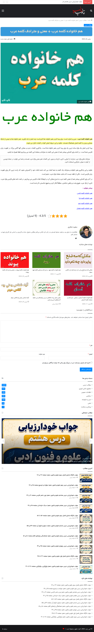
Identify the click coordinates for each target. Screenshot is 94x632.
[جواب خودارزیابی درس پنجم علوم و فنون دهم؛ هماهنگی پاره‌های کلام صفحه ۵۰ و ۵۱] (86, 539)
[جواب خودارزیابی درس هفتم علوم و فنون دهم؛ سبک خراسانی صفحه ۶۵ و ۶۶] (86, 508)
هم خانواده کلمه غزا (85, 198)
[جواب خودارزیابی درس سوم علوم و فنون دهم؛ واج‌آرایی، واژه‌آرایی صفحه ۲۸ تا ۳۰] (86, 569)
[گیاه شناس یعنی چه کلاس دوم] (15, 288)
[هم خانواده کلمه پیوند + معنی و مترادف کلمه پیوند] (15, 260)
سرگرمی (88, 396)
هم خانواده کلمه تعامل (84, 208)
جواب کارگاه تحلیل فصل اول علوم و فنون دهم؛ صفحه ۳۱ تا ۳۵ (57, 556)
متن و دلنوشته (86, 399)
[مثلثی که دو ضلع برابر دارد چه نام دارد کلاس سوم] (78, 260)
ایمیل (90, 354)
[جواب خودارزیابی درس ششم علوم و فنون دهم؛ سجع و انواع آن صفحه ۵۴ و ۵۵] (86, 529)
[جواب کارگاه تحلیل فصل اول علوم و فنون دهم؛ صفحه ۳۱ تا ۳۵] (86, 559)
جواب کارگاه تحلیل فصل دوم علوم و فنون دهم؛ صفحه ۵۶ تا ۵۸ (57, 516)
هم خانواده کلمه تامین (84, 193)
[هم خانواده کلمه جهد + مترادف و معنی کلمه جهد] (46, 260)
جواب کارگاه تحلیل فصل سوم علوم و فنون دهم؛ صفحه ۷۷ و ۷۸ (57, 475)
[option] (47, 441)
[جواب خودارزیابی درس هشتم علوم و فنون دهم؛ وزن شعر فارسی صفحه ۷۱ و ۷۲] (86, 498)
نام (90, 345)
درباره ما (4, 629)
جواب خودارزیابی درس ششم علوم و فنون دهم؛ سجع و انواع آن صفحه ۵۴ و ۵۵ (52, 526)
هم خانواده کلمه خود (85, 203)
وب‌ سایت (42, 354)
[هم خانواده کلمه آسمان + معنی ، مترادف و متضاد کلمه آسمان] (78, 288)
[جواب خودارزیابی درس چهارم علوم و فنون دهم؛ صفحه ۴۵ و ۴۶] (86, 549)
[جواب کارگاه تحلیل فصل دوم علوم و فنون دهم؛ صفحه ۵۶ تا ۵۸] (86, 519)
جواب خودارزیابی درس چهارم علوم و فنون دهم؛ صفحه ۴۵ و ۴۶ (57, 546)
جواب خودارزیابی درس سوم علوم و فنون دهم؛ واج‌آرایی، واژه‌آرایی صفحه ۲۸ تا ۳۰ (52, 566)
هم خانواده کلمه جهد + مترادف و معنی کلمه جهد (46, 270)
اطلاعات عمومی (86, 392)
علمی (89, 403)
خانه (89, 20)
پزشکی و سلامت (86, 407)
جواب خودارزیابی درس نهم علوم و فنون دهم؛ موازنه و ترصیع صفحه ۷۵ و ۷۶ (53, 485)
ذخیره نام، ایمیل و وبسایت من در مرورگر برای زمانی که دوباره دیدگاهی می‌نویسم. (66, 363)
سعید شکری (72, 227)
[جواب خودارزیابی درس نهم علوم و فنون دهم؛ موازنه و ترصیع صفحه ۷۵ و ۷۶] (86, 488)
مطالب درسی (83, 20)
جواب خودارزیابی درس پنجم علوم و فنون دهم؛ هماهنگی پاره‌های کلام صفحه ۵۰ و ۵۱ (50, 536)
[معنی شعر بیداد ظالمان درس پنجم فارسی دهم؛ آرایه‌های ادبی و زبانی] (46, 288)
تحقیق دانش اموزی (85, 389)
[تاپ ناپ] (79, 11)
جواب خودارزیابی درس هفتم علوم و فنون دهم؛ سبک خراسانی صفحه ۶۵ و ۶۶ (61, 461)
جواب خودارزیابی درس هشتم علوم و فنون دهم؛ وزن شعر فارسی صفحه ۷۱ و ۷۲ (58, 2)
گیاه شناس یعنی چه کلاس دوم (20, 298)
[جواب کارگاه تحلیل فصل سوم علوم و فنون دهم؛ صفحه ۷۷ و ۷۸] (86, 478)
